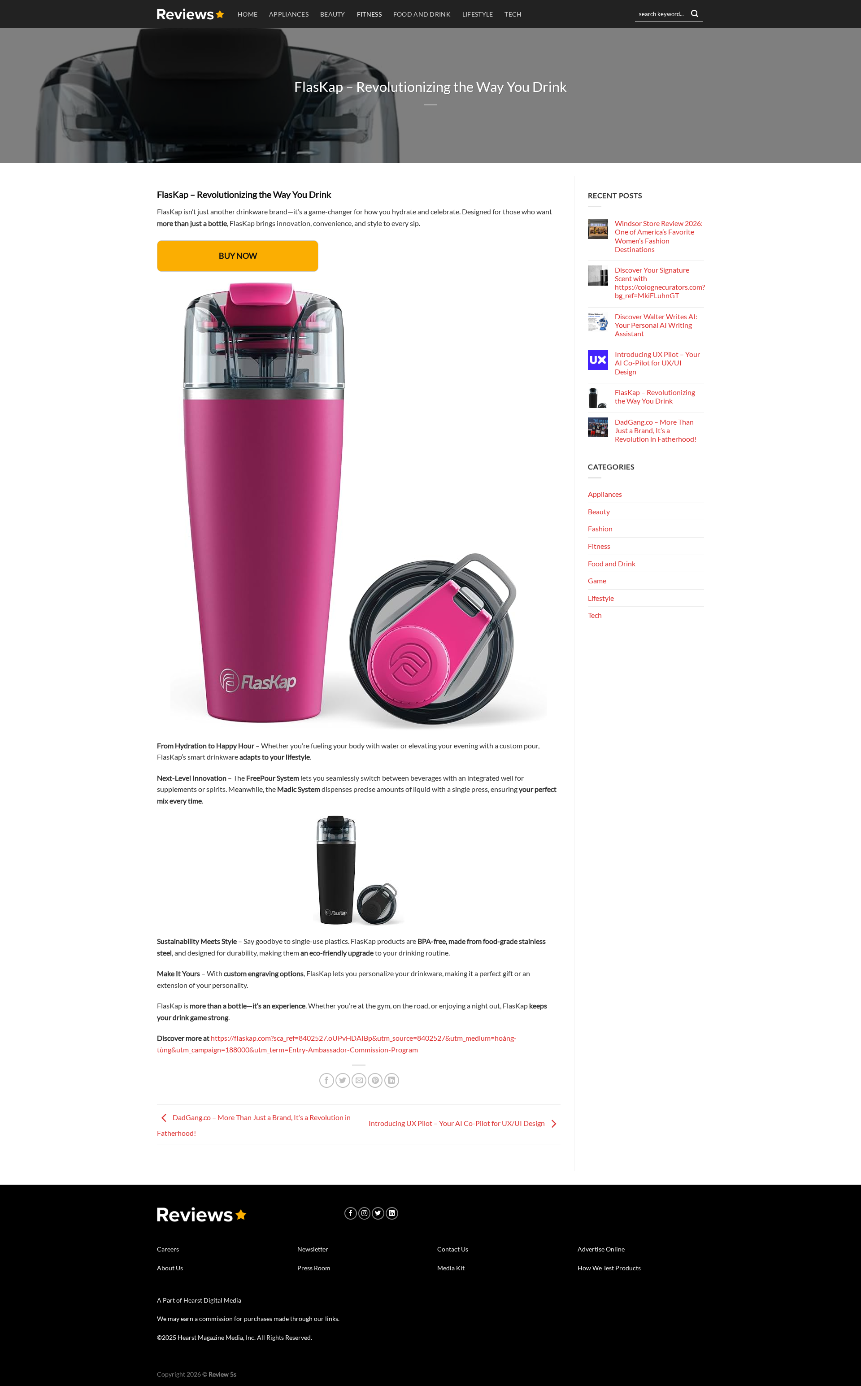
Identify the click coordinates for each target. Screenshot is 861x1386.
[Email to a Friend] (359, 1080)
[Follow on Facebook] (350, 1213)
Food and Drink (422, 14)
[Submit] (694, 14)
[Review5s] (190, 14)
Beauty (332, 14)
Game (597, 580)
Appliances (289, 14)
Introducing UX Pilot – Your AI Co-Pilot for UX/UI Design (457, 1123)
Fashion (600, 528)
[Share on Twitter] (342, 1080)
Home (247, 14)
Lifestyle (477, 14)
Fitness (369, 14)
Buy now (238, 256)
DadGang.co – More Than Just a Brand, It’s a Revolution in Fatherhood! (655, 430)
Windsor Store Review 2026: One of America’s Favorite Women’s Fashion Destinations (659, 236)
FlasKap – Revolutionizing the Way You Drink (655, 396)
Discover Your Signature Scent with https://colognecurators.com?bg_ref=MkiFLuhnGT (660, 282)
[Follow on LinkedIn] (392, 1213)
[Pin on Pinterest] (375, 1080)
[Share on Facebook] (326, 1080)
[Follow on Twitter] (378, 1213)
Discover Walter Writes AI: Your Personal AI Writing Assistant (656, 325)
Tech (513, 14)
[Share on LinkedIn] (391, 1080)
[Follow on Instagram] (364, 1213)
